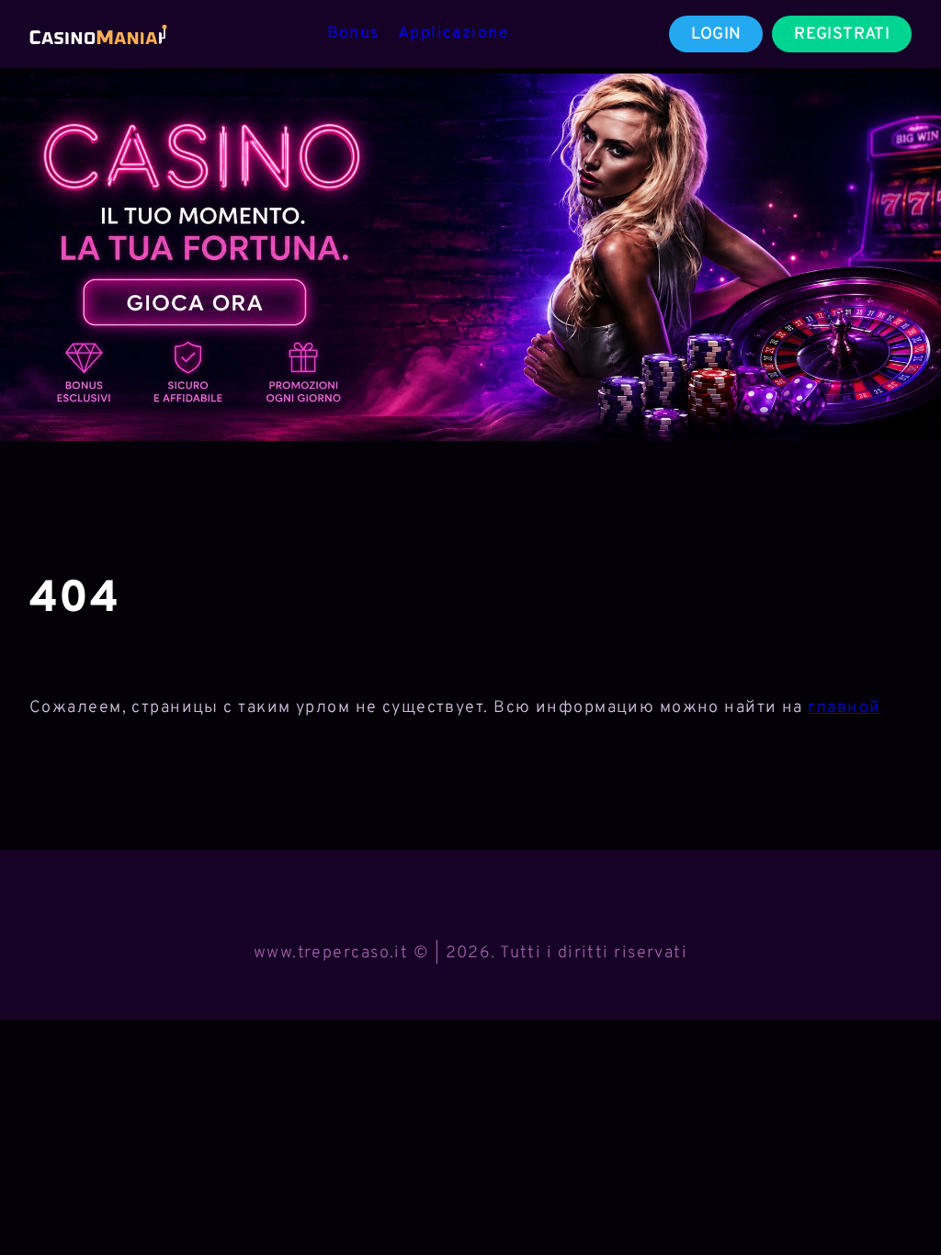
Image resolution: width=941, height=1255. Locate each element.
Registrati (842, 34)
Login (716, 34)
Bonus (353, 33)
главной (844, 707)
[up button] (894, 1193)
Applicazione (453, 33)
